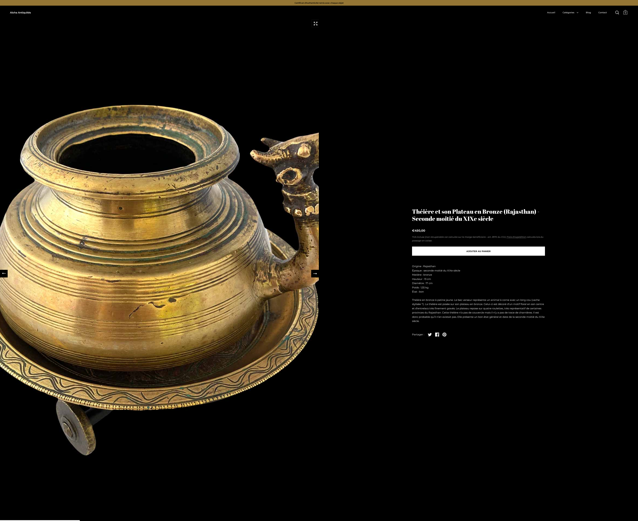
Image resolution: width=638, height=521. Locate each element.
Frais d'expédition (516, 237)
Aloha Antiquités (20, 12)
